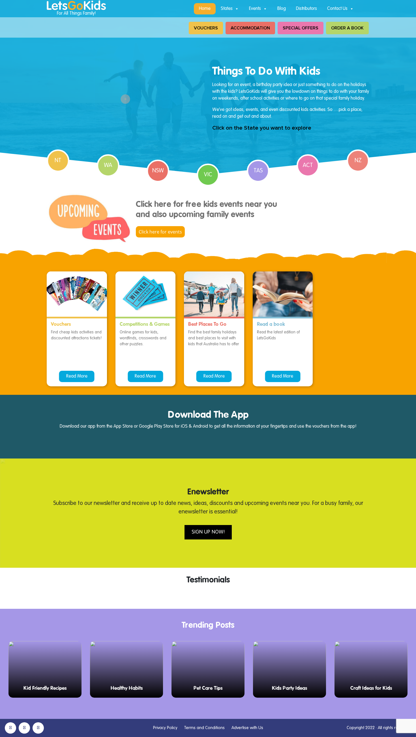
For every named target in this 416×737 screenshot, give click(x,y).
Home (205, 9)
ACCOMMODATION (250, 28)
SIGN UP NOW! (208, 532)
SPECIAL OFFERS (300, 28)
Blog (281, 9)
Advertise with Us (247, 728)
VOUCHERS (206, 28)
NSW (158, 171)
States (227, 9)
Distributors (306, 9)
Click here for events (160, 232)
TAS (258, 171)
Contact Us (337, 9)
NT (58, 161)
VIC (208, 175)
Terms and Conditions (204, 728)
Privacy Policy (165, 728)
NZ (358, 161)
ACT (308, 165)
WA (108, 165)
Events (255, 9)
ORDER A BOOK (347, 28)
